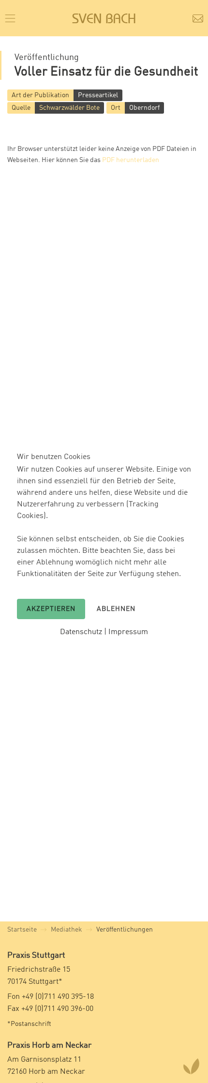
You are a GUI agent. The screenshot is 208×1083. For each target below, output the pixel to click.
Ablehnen (116, 609)
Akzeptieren (51, 609)
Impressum (128, 632)
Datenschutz (81, 632)
